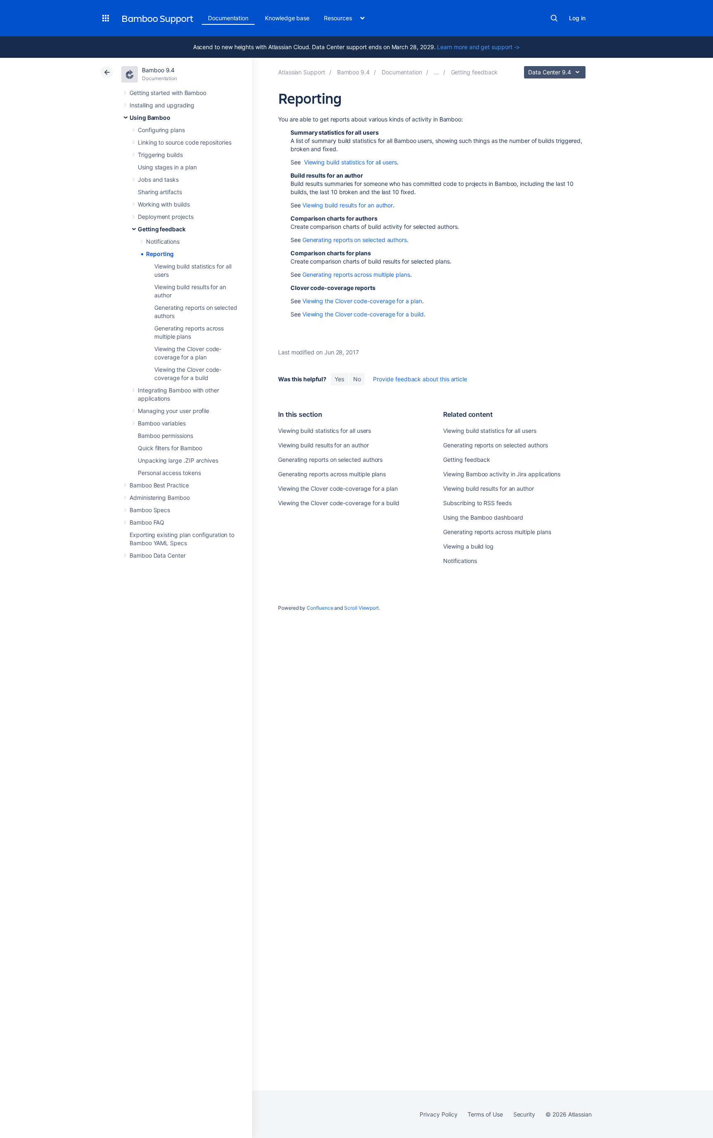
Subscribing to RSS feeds (477, 502)
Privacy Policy (438, 1114)
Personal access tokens (169, 472)
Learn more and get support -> (478, 46)
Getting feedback (162, 229)
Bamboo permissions (165, 435)
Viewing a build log (468, 546)
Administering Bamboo (160, 497)
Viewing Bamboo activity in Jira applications (501, 474)
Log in (577, 17)
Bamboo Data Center (158, 555)
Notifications (162, 241)
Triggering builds (160, 154)
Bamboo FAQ (147, 522)
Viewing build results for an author (347, 205)
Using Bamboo (150, 117)
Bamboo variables (162, 423)
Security (524, 1114)
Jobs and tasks (158, 179)
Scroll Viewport (361, 608)
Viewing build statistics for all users (350, 162)
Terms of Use (485, 1114)
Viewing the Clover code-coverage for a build (363, 314)
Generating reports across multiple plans (356, 274)
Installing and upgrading (162, 105)
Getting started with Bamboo (168, 92)
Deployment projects (166, 216)
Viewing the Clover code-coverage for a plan (362, 300)
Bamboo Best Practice (159, 485)
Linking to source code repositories (184, 142)
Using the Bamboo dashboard (483, 517)
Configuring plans (161, 129)
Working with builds (164, 204)
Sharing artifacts (160, 191)
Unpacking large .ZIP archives (178, 460)
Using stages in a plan (167, 167)
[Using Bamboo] (436, 72)
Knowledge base (287, 17)
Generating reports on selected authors (354, 239)
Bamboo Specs (150, 509)
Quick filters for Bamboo (170, 447)
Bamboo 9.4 (158, 70)
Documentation (228, 17)
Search (554, 18)
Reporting (160, 253)
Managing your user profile (173, 410)
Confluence (320, 608)
